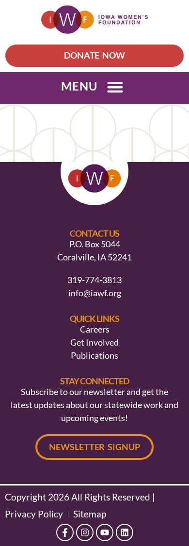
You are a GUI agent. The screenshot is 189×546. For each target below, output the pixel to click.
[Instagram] (85, 532)
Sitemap (89, 514)
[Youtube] (104, 532)
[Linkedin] (124, 532)
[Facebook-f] (65, 532)
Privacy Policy (34, 514)
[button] (115, 87)
